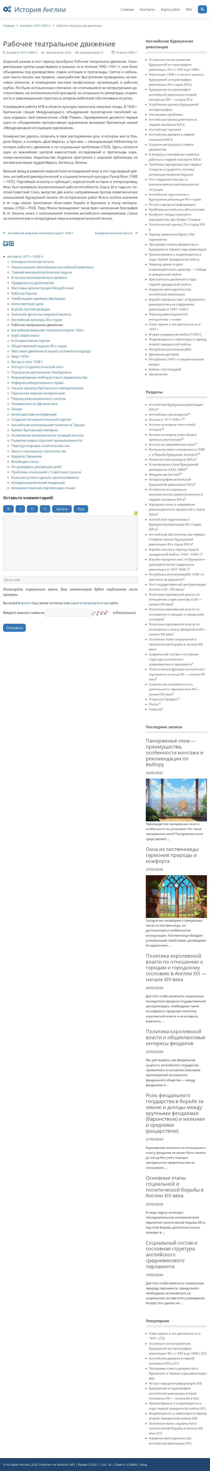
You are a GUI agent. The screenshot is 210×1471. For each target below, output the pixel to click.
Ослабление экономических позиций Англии (47, 435)
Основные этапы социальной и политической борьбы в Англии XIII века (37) (176, 1428)
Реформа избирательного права (37, 382)
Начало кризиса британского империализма (47, 388)
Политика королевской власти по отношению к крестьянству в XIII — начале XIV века (175, 599)
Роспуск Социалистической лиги (37, 367)
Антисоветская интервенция (34, 414)
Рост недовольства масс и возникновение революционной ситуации (174, 184)
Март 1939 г (20, 356)
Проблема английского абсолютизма (176, 209)
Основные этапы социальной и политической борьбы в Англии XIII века (176, 644)
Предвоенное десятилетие (32, 283)
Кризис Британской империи (34, 430)
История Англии (40, 9)
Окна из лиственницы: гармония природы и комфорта (172, 855)
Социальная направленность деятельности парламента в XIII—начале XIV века (174, 689)
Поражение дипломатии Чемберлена (41, 372)
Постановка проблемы (166, 114)
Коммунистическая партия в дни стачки (43, 488)
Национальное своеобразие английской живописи (52, 267)
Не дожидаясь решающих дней (36, 467)
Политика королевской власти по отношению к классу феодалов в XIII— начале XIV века (177, 629)
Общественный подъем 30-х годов (38, 346)
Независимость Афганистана (34, 403)
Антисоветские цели (27, 304)
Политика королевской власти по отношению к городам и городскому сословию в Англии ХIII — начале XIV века (176, 967)
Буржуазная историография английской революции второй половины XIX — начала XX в (173, 94)
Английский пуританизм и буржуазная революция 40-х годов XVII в (175, 524)
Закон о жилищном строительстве (38, 451)
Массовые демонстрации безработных (42, 288)
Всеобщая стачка (25, 461)
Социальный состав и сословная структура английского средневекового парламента (173, 659)
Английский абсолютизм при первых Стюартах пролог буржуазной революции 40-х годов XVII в (177, 539)
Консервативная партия (30, 340)
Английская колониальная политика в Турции (47, 425)
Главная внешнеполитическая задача (41, 272)
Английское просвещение (170, 414)
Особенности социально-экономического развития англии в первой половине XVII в (176, 494)
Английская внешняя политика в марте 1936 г (40, 233)
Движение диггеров (164, 354)
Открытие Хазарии (164, 699)
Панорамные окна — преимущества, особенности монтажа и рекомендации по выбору (174, 752)
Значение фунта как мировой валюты (41, 314)
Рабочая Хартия (24, 293)
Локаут (16, 409)
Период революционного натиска (38, 398)
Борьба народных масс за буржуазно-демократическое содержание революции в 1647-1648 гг (177, 304)
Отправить (14, 628)
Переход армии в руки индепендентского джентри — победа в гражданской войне (177, 269)
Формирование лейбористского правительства (49, 377)
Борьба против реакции (30, 309)
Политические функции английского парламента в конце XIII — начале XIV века (177, 674)
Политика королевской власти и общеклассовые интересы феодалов (175, 1037)
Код (81, 509)
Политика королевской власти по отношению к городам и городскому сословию (176, 614)
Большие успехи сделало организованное (45, 477)
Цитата (61, 509)
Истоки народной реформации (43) (175, 1383)
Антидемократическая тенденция (38, 482)
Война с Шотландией (165, 369)
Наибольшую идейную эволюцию (38, 298)
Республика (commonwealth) (170, 349)
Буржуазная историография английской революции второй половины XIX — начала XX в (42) (174, 1393)
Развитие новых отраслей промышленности (46, 440)
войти (26, 603)
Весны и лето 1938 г (27, 362)
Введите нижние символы (24, 612)
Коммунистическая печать (114, 233)
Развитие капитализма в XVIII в (173, 459)
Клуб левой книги (25, 335)
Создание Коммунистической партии (41, 419)
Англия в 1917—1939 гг (25, 256)
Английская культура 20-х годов (36, 319)
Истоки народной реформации (172, 204)
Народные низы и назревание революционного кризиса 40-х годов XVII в (177, 509)
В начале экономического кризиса (39, 277)
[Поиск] (202, 9)
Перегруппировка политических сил (40, 446)
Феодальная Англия (165, 474)
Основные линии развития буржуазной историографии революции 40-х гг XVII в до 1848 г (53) (178, 1348)
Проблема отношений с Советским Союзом (46, 472)
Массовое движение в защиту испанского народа (51, 351)
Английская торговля (165, 129)
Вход (143, 1464)
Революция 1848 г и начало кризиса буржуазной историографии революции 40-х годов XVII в (176, 79)
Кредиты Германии (26, 456)
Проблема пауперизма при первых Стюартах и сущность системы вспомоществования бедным (175, 169)
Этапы (155, 704)
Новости (156, 709)
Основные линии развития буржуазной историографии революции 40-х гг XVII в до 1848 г (174, 65)
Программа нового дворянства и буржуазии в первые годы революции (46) (178, 1373)
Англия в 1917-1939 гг (35, 26)
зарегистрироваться (87, 603)
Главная (9, 26)
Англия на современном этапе (173, 444)
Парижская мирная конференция (38, 393)
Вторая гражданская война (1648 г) (175, 334)
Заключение (158, 374)
